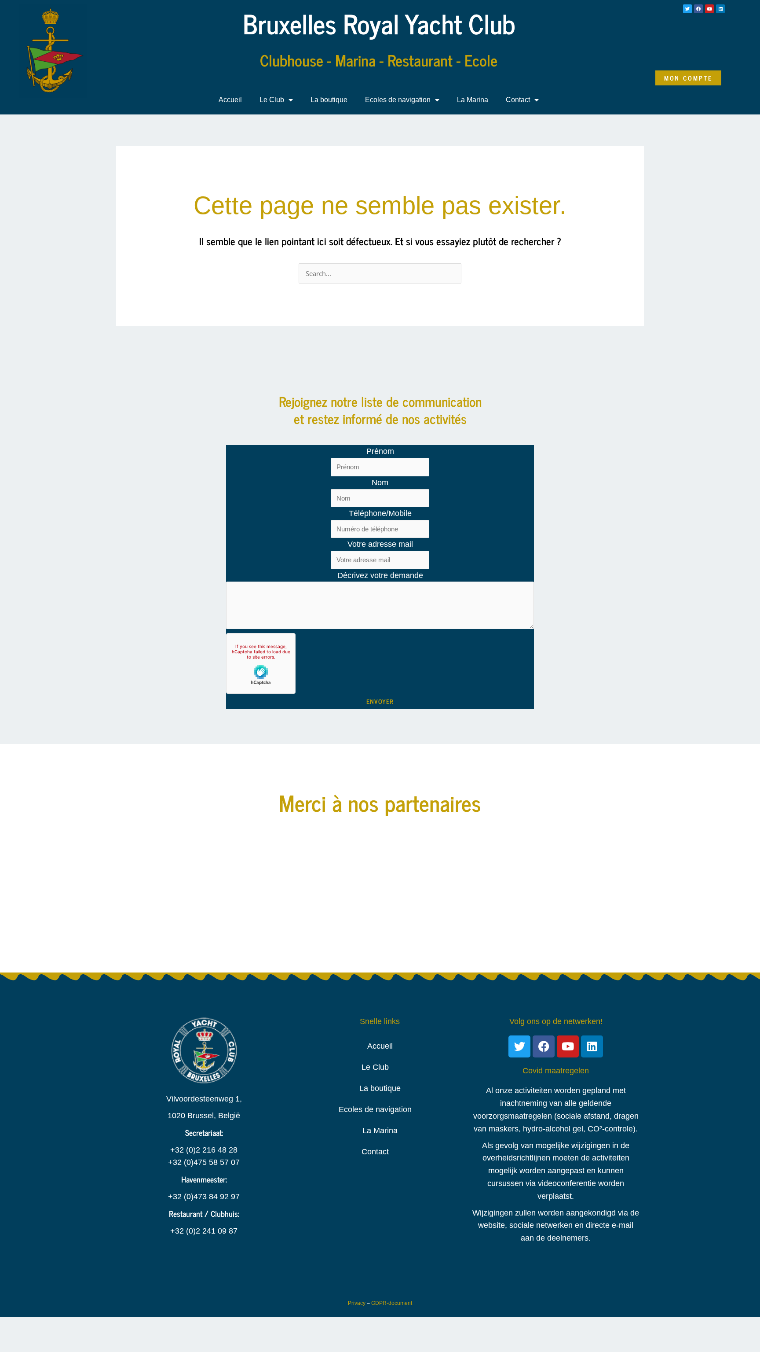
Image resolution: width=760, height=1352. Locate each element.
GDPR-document (391, 1303)
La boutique (329, 99)
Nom (380, 482)
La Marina (472, 99)
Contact (518, 99)
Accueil (230, 99)
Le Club (271, 99)
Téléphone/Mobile (380, 513)
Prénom (380, 451)
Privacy (356, 1303)
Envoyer (380, 701)
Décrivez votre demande (380, 575)
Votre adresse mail (380, 544)
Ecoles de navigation (398, 99)
